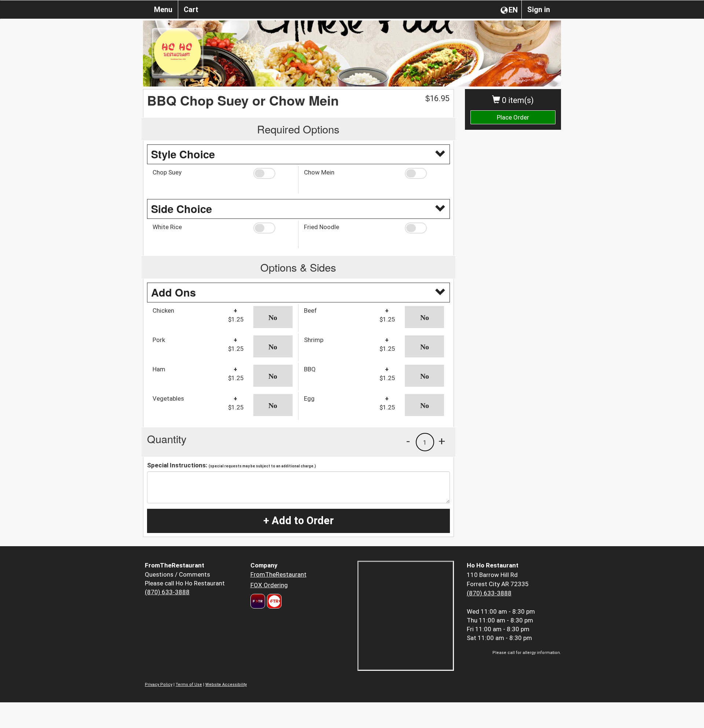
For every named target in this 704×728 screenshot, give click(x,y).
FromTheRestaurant (278, 574)
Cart (191, 9)
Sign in (538, 9)
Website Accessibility (226, 684)
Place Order (513, 117)
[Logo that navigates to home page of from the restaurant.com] (257, 601)
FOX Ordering (269, 585)
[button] (273, 173)
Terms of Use (189, 684)
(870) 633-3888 (167, 592)
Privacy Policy (158, 684)
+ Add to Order (298, 520)
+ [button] (442, 441)
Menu (163, 9)
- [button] (408, 441)
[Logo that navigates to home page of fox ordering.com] (273, 601)
